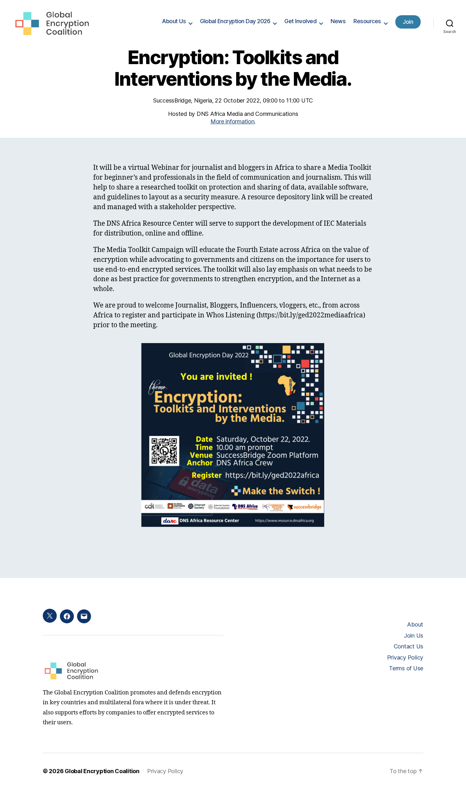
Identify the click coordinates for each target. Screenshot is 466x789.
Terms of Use (406, 668)
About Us (174, 21)
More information (232, 121)
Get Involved (300, 21)
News (338, 21)
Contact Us (408, 646)
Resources (367, 21)
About (415, 624)
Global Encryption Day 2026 (235, 21)
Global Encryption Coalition (102, 771)
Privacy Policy (405, 657)
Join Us (413, 635)
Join (408, 21)
